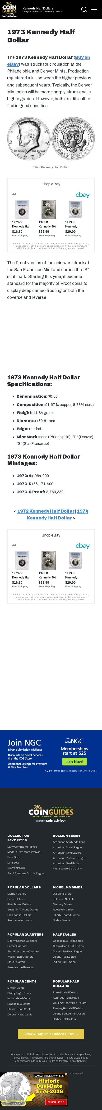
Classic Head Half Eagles (68, 946)
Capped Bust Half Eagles (68, 940)
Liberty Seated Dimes (66, 915)
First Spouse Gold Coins (67, 868)
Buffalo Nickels (62, 893)
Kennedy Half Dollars (38, 8)
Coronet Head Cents (19, 1014)
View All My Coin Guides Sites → (51, 1034)
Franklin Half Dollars (65, 992)
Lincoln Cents (15, 987)
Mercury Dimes (62, 904)
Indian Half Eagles (64, 961)
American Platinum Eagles (69, 858)
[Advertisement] (51, 335)
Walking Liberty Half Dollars (69, 1002)
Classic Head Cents (19, 1009)
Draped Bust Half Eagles (67, 951)
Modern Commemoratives (23, 852)
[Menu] (94, 9)
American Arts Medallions (69, 842)
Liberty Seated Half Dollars (69, 1013)
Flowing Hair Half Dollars (68, 1008)
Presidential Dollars (19, 915)
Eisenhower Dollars (19, 904)
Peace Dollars (15, 899)
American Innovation (20, 920)
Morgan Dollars (16, 893)
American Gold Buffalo (67, 863)
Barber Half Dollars (64, 1019)
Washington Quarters (20, 956)
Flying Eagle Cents (19, 993)
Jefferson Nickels (63, 899)
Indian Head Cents (18, 998)
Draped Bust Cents (18, 1003)
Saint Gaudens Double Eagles (25, 873)
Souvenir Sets (16, 867)
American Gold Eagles (67, 852)
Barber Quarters (17, 946)
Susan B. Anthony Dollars (22, 909)
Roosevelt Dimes (63, 909)
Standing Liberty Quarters (23, 951)
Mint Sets (13, 862)
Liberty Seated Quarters (22, 940)
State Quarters (16, 961)
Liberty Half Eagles (64, 956)
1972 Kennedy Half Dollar (45, 511)
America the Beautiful (20, 967)
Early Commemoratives (22, 846)
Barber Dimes (61, 920)
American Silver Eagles (67, 847)
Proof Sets (13, 857)
